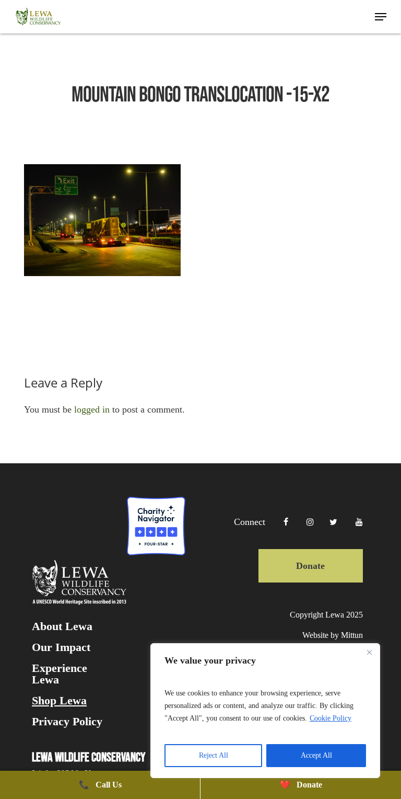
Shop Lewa (59, 700)
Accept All (316, 755)
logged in (92, 409)
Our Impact (61, 647)
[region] (265, 710)
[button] (380, 17)
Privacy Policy (67, 721)
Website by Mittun (332, 635)
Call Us (100, 784)
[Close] (369, 652)
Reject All (213, 755)
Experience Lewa (59, 674)
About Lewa (62, 626)
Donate (310, 566)
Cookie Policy (330, 718)
